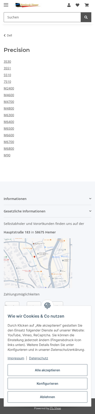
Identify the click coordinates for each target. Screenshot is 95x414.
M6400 (9, 121)
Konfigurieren (47, 383)
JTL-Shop (55, 408)
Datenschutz (38, 358)
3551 (7, 68)
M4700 (9, 101)
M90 (7, 155)
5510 (7, 75)
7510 (7, 81)
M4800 (9, 108)
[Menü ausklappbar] (6, 3)
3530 (7, 61)
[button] (69, 5)
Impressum (16, 358)
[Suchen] (86, 17)
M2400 (9, 88)
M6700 (9, 142)
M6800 (9, 148)
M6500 (9, 128)
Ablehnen (47, 397)
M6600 (9, 135)
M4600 (9, 95)
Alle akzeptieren (47, 370)
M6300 (9, 115)
